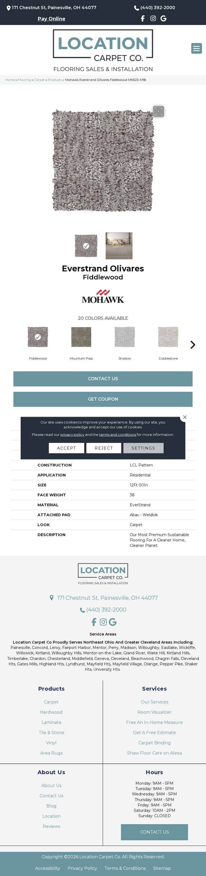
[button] (154, 832)
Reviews (51, 826)
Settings (143, 448)
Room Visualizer (154, 712)
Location (51, 816)
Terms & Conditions (125, 868)
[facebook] (143, 19)
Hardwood (51, 712)
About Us (51, 785)
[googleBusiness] (163, 19)
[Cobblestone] (168, 337)
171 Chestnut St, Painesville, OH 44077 (54, 7)
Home (10, 80)
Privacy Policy (82, 868)
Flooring (24, 80)
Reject (104, 448)
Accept (66, 448)
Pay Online (51, 19)
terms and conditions (117, 434)
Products (55, 80)
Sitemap (162, 868)
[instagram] (153, 19)
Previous (38, 243)
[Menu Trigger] (196, 48)
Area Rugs (51, 753)
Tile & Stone (51, 732)
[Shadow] (124, 337)
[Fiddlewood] (38, 337)
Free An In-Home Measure (154, 722)
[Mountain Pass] (81, 337)
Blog (51, 806)
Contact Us (103, 378)
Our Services (154, 702)
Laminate (51, 722)
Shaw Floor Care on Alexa (154, 753)
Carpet (39, 80)
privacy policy (72, 434)
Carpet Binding (154, 742)
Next (167, 243)
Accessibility (47, 868)
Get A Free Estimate (154, 732)
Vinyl (51, 742)
